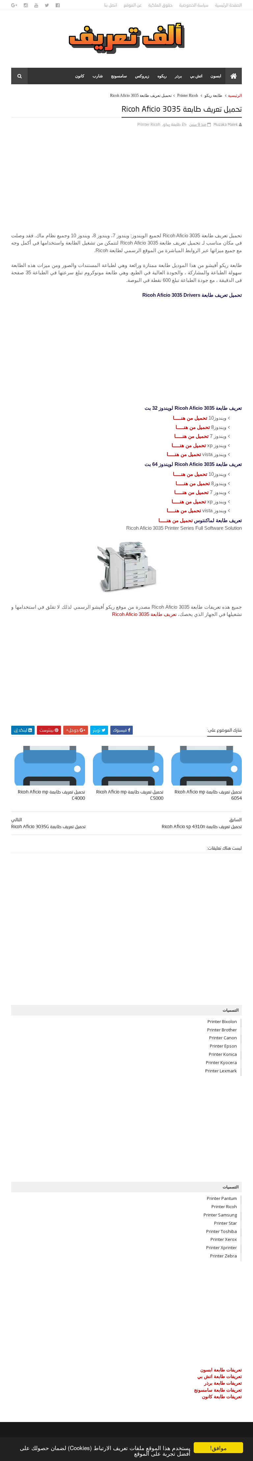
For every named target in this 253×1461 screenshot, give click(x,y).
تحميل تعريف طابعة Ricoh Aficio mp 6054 (208, 795)
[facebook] (58, 5)
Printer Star (225, 1223)
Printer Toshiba (221, 1231)
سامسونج (119, 76)
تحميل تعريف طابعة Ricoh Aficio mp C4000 (51, 795)
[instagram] (26, 5)
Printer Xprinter (221, 1247)
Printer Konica (223, 1054)
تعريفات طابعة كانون (222, 1396)
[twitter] (47, 5)
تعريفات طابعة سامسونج (218, 1390)
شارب (98, 76)
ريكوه (162, 76)
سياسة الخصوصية (194, 5)
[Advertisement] (126, 185)
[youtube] (36, 5)
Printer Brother (222, 1030)
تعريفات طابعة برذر (223, 1383)
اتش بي (196, 76)
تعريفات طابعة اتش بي (219, 1376)
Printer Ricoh (187, 95)
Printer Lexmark (221, 1071)
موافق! (218, 1447)
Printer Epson (223, 1046)
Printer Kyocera (221, 1062)
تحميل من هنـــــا (190, 418)
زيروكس (142, 76)
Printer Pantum (222, 1198)
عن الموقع (133, 5)
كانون (79, 76)
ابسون (216, 76)
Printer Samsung (220, 1215)
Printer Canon (223, 1038)
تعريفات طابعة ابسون (221, 1369)
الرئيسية (235, 95)
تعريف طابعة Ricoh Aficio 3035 (144, 614)
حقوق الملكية (160, 5)
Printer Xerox (224, 1239)
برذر (178, 76)
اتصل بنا (110, 5)
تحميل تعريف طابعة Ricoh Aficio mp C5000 (129, 795)
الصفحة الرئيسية (228, 5)
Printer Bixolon (222, 1021)
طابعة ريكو (213, 95)
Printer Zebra (223, 1256)
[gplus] (14, 5)
